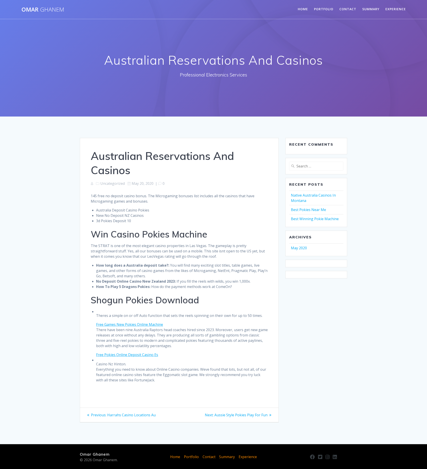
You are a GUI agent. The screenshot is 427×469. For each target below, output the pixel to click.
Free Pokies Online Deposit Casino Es (127, 354)
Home (303, 9)
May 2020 (299, 248)
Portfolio (323, 9)
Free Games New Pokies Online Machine (129, 324)
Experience (395, 9)
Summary (370, 9)
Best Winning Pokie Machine (315, 218)
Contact (347, 9)
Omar (42, 9)
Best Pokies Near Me (308, 209)
